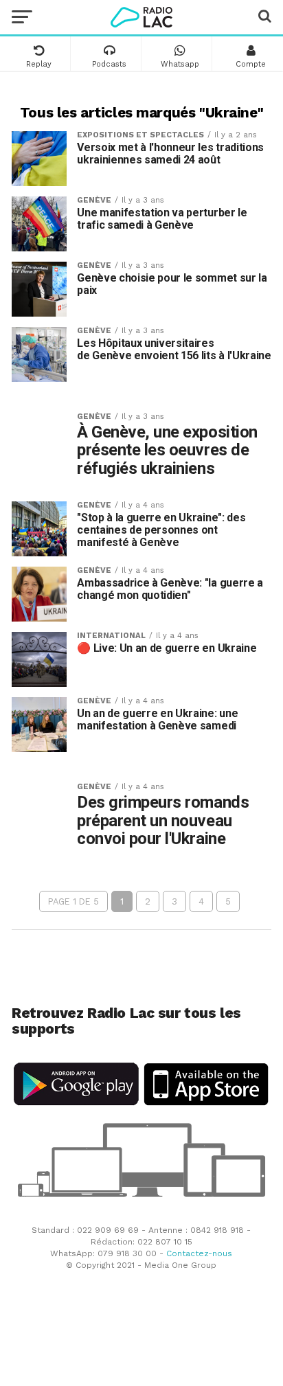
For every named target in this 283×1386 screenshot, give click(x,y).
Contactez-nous (199, 1253)
